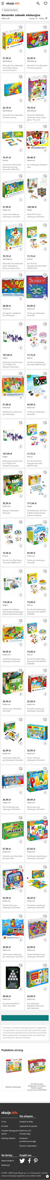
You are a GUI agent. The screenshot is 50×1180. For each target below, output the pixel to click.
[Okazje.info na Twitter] (22, 1161)
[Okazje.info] (14, 3)
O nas (3, 1121)
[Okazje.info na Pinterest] (36, 1161)
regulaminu (21, 1176)
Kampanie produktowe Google (27, 1140)
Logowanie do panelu (28, 1126)
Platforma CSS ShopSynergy (25, 1132)
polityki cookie (35, 1176)
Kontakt (4, 1126)
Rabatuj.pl (5, 1165)
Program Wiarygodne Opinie (10, 1132)
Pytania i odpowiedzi (28, 1146)
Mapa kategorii (7, 1160)
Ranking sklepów (8, 1138)
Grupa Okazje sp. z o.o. (21, 1173)
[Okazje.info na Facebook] (29, 1161)
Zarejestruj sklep (26, 1121)
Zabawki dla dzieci (10, 10)
